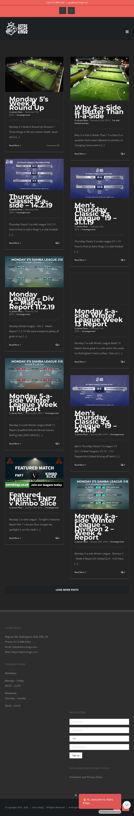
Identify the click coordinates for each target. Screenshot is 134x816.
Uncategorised (23, 115)
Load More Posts (67, 589)
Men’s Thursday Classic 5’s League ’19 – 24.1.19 (96, 421)
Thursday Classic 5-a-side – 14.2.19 (30, 201)
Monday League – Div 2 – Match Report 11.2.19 (32, 300)
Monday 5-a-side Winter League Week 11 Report (33, 402)
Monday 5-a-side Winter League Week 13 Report (99, 317)
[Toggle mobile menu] (127, 31)
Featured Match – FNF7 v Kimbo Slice (32, 499)
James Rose (17, 112)
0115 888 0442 (22, 641)
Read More (14, 145)
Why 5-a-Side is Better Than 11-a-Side (99, 111)
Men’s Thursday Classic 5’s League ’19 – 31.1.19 (96, 213)
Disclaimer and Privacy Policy (85, 777)
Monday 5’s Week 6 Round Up (28, 103)
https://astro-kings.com (24, 652)
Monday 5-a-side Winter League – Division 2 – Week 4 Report (96, 526)
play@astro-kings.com (78, 2)
